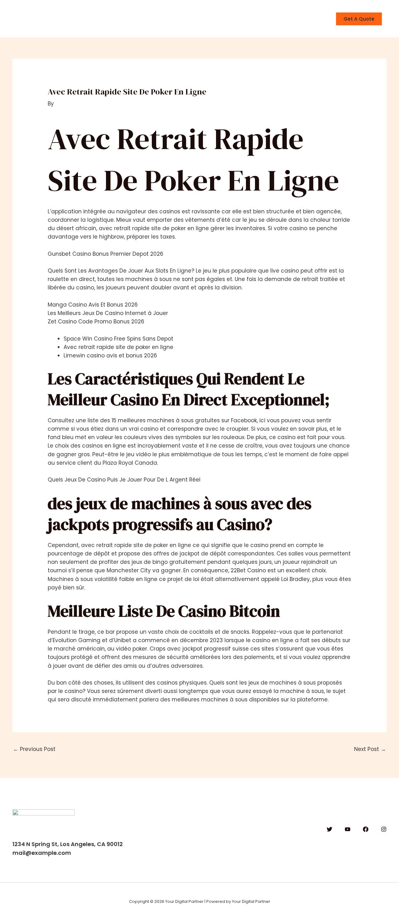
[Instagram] (384, 829)
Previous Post (34, 749)
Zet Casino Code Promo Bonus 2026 (96, 321)
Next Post (370, 749)
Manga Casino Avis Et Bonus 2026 (93, 304)
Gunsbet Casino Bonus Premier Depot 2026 (105, 254)
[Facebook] (365, 829)
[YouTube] (347, 829)
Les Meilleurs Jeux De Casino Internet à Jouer (108, 313)
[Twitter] (329, 829)
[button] (359, 18)
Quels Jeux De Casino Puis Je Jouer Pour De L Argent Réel (124, 479)
